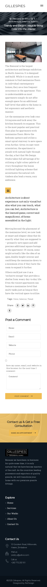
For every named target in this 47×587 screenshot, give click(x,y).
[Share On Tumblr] (9, 310)
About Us (12, 518)
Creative (26, 21)
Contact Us (12, 524)
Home (10, 502)
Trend (30, 299)
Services (11, 508)
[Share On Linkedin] (28, 305)
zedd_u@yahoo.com (20, 555)
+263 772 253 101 (18, 562)
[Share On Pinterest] (33, 305)
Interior (35, 21)
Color (15, 299)
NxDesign (29, 583)
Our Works (12, 513)
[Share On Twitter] (22, 305)
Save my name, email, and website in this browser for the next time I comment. (24, 368)
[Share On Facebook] (17, 305)
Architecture (14, 21)
